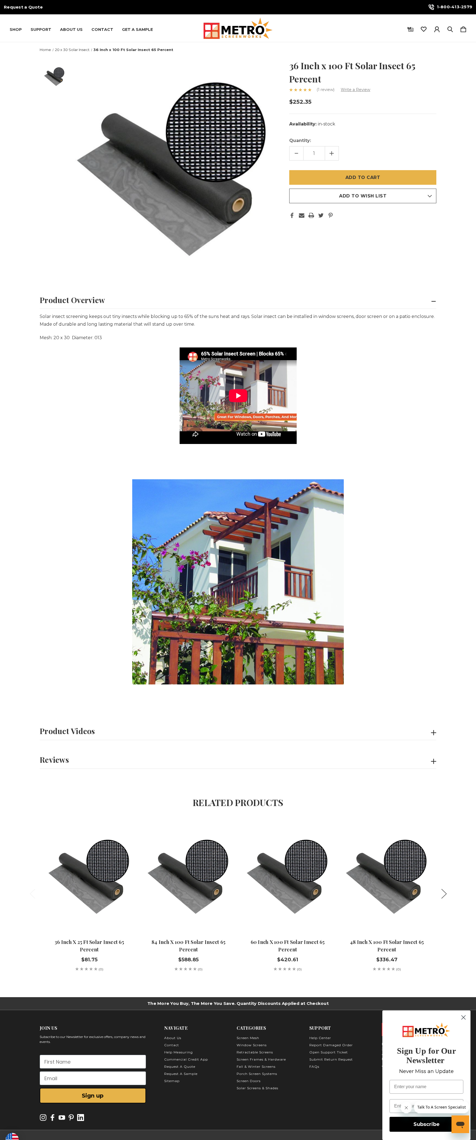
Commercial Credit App (186, 1059)
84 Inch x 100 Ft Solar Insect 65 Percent (188, 946)
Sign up (93, 1095)
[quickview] (122, 843)
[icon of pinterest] (71, 1117)
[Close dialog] (463, 1017)
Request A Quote (179, 1066)
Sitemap (172, 1081)
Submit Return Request (331, 1059)
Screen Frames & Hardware (261, 1059)
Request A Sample (181, 1074)
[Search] (450, 28)
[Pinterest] (330, 215)
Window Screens (252, 1045)
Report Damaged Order (331, 1045)
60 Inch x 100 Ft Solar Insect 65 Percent (288, 946)
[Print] (311, 215)
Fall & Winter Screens (256, 1066)
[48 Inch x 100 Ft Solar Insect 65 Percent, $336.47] (387, 875)
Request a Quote (23, 7)
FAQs (314, 1066)
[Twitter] (321, 215)
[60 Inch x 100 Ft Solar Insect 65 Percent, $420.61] (288, 875)
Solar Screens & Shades (257, 1088)
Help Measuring (178, 1052)
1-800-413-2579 (454, 6)
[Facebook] (292, 215)
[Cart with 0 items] (463, 28)
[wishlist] (423, 28)
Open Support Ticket (328, 1052)
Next (443, 893)
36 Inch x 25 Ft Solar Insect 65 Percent (89, 946)
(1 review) (326, 89)
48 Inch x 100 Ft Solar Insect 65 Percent (387, 946)
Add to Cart (89, 916)
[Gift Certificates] (410, 28)
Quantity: (300, 140)
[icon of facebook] (52, 1117)
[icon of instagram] (43, 1117)
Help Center (320, 1038)
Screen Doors (249, 1081)
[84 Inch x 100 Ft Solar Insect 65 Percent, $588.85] (188, 875)
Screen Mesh (248, 1038)
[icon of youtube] (61, 1117)
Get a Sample (137, 29)
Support (41, 29)
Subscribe (426, 1124)
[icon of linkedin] (80, 1117)
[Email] (301, 215)
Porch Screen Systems (257, 1074)
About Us (71, 29)
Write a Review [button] (355, 89)
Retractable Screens (255, 1052)
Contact (102, 29)
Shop (16, 29)
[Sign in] (436, 28)
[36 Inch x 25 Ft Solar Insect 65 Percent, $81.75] (89, 875)
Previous (32, 893)
